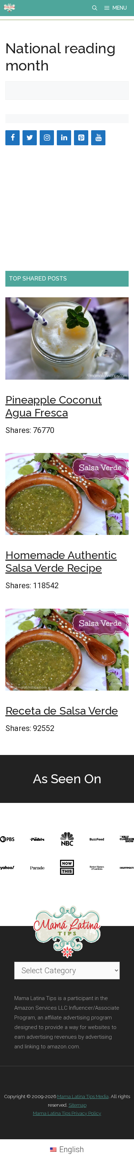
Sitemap (77, 1105)
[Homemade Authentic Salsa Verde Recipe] (67, 496)
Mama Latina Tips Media (83, 1096)
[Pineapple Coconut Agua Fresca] (67, 340)
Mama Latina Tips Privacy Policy (67, 1113)
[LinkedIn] (64, 137)
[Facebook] (12, 137)
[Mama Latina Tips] (9, 8)
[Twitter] (30, 137)
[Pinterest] (81, 137)
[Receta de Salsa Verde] (67, 652)
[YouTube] (98, 137)
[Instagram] (47, 137)
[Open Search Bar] (95, 8)
